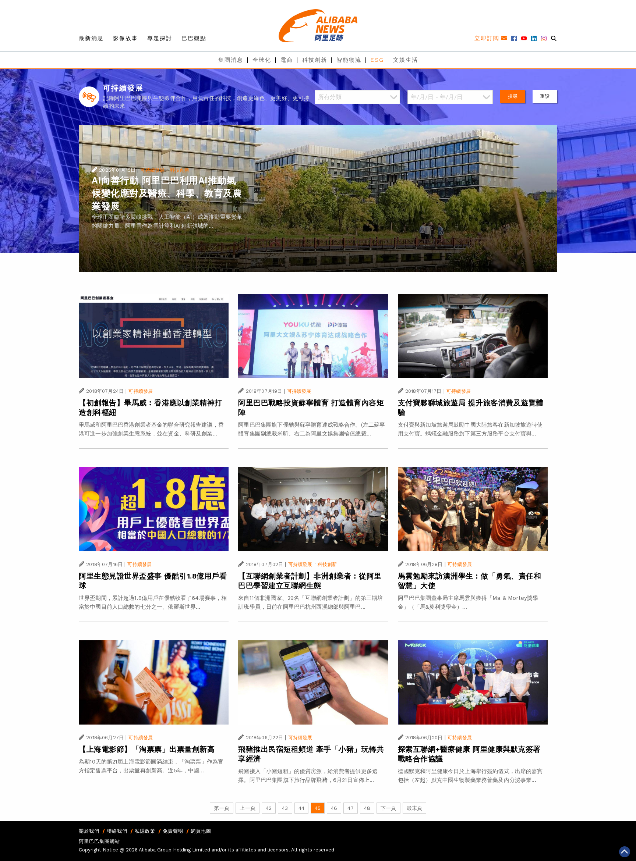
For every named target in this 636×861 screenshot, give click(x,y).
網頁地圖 (201, 831)
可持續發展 (152, 170)
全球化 (261, 60)
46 (334, 808)
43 (285, 808)
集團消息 (230, 60)
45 (318, 808)
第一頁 (221, 808)
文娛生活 (405, 60)
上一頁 (247, 808)
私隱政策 (145, 831)
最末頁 (414, 808)
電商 (286, 60)
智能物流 (348, 60)
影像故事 (125, 38)
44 (301, 808)
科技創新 (314, 60)
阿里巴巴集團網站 (99, 841)
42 (269, 808)
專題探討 (159, 38)
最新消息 (91, 38)
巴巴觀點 (193, 38)
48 (367, 808)
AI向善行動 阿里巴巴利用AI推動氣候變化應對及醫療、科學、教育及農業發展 (167, 193)
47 (350, 808)
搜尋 (512, 96)
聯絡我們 (117, 831)
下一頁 (388, 808)
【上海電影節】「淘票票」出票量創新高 (147, 749)
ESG (377, 60)
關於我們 (89, 831)
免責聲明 (173, 831)
